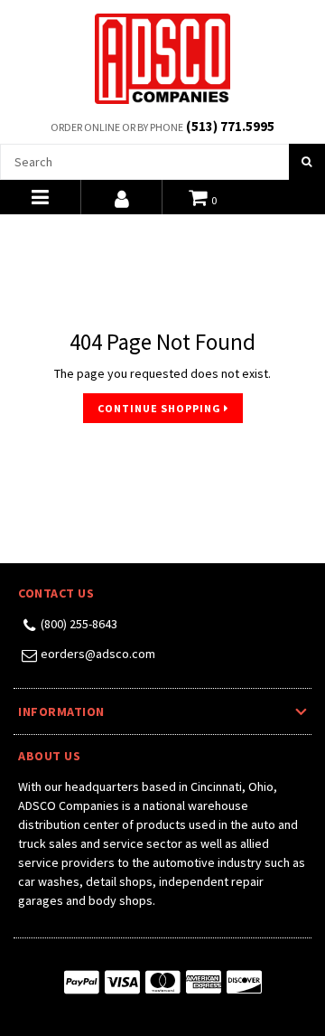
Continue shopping (161, 408)
